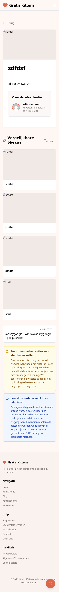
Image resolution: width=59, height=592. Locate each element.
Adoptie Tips (9, 529)
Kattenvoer (9, 505)
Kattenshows (10, 500)
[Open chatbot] (50, 583)
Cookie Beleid (10, 562)
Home (6, 487)
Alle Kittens (9, 491)
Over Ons (8, 538)
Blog (5, 496)
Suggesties (9, 520)
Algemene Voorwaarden (16, 558)
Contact (7, 534)
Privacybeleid (10, 553)
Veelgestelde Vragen (14, 524)
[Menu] (54, 5)
